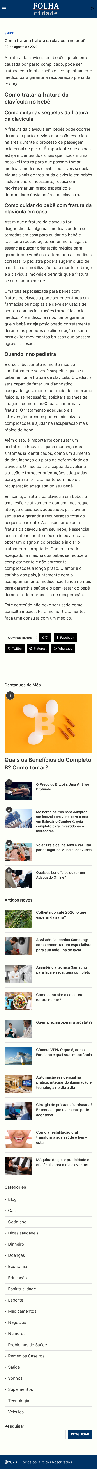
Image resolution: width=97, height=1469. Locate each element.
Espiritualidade (22, 1289)
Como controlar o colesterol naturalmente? (60, 997)
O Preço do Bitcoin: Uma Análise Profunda (62, 786)
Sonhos (15, 1378)
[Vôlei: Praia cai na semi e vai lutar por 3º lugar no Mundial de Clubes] (18, 852)
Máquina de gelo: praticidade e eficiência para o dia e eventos (62, 1162)
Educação (17, 1277)
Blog (12, 1199)
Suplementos (20, 1389)
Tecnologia (18, 1400)
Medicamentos (22, 1311)
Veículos (16, 1411)
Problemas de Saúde (27, 1344)
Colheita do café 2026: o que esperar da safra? (61, 914)
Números (16, 1333)
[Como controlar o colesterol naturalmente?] (18, 1001)
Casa (13, 1210)
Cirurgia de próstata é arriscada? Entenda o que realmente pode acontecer (64, 1109)
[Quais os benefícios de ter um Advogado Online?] (18, 879)
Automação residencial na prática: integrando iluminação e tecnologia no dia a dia (64, 1082)
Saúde (14, 1367)
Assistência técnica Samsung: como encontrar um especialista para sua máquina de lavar (63, 944)
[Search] (90, 9)
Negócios (17, 1322)
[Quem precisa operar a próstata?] (18, 1029)
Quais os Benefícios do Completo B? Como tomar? (48, 764)
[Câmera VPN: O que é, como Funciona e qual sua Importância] (18, 1056)
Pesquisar (14, 1426)
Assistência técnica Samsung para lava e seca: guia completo (63, 969)
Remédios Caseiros (26, 1356)
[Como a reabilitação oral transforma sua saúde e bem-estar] (18, 1139)
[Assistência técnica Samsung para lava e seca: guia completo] (18, 974)
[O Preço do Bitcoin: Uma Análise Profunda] (18, 791)
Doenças (16, 1255)
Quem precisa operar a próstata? (64, 1022)
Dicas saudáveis (23, 1233)
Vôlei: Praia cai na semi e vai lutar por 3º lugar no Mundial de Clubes (64, 847)
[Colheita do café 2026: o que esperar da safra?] (18, 919)
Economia (17, 1266)
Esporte (15, 1300)
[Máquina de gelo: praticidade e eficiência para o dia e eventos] (18, 1166)
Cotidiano (17, 1221)
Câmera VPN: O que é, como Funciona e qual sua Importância (64, 1052)
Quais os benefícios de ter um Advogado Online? (60, 874)
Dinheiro (16, 1244)
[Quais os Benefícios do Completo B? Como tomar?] (48, 723)
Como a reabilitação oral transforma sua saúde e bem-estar (61, 1137)
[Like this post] (46, 637)
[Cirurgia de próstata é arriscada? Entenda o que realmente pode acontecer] (18, 1111)
